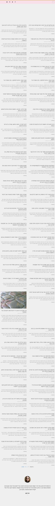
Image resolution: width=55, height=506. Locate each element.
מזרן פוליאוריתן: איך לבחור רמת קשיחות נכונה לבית (41, 25)
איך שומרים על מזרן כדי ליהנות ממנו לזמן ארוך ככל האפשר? (13, 311)
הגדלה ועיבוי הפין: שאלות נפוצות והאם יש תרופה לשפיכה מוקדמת (14, 414)
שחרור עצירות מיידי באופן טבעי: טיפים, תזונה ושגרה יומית (43, 209)
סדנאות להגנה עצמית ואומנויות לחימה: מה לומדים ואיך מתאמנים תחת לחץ (41, 370)
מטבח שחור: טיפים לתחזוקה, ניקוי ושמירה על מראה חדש (42, 80)
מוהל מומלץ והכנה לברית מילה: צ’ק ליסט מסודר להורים (42, 39)
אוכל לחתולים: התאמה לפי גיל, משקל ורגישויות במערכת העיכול (14, 279)
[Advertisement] (27, 13)
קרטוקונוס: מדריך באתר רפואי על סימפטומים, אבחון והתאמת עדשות (13, 237)
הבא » (22, 467)
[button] (53, 2)
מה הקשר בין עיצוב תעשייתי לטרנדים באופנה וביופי (15, 428)
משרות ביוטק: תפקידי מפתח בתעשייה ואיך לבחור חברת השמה (14, 195)
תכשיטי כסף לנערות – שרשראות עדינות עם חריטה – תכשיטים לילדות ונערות (13, 356)
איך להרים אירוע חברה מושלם (18, 455)
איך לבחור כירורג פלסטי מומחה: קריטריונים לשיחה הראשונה (13, 39)
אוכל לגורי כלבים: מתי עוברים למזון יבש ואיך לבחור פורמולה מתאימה (41, 292)
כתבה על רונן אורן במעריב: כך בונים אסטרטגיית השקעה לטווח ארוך (42, 67)
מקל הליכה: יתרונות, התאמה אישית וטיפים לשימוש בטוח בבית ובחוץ (13, 109)
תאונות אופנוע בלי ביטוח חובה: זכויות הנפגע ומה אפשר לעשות (14, 166)
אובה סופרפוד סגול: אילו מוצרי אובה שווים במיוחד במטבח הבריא (42, 94)
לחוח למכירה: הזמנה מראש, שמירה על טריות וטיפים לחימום (15, 125)
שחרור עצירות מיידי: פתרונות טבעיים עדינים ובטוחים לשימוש (15, 209)
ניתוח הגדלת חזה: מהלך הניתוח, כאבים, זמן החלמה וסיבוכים (15, 343)
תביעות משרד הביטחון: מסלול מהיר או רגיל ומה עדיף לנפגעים (14, 265)
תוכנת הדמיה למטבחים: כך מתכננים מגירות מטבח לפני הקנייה (13, 442)
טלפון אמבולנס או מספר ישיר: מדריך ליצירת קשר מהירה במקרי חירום (42, 152)
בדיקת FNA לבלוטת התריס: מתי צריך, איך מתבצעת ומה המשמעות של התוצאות (13, 224)
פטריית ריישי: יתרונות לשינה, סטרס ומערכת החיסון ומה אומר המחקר (13, 370)
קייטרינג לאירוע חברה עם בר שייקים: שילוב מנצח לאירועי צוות (42, 224)
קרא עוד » (52, 33)
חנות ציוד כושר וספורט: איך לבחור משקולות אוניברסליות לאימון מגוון (43, 265)
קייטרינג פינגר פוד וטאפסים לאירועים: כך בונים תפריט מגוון (42, 329)
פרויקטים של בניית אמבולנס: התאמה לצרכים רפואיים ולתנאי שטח (15, 138)
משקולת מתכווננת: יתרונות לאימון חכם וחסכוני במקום (42, 138)
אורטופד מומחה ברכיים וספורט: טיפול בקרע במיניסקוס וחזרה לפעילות (43, 109)
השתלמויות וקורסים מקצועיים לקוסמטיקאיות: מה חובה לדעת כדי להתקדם (42, 166)
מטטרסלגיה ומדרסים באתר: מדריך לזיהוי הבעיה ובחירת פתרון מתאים (14, 53)
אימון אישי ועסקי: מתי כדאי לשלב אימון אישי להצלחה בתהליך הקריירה (15, 67)
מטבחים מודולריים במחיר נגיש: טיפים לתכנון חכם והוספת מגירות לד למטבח (14, 385)
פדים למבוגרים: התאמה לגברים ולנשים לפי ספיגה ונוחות (41, 125)
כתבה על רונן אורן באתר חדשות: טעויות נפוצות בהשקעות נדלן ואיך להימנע (14, 181)
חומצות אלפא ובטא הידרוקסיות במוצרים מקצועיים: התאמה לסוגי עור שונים (41, 442)
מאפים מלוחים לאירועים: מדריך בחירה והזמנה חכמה (42, 414)
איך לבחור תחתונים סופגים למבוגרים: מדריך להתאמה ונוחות (43, 251)
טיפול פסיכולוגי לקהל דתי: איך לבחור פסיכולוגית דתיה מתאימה (42, 237)
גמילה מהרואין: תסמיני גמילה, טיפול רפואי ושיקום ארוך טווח (42, 343)
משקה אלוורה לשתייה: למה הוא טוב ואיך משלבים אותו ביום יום (42, 428)
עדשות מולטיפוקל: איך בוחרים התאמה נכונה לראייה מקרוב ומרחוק (43, 356)
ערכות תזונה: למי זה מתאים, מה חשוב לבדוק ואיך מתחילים (42, 195)
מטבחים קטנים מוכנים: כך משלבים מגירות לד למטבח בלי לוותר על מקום (43, 385)
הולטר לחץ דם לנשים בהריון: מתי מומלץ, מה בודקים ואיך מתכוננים (15, 152)
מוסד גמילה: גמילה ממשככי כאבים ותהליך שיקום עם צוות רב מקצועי (42, 53)
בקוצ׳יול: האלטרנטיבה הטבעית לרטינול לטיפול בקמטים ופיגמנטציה (42, 399)
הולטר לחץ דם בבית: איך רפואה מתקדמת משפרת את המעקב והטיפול (42, 279)
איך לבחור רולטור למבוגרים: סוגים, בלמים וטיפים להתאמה (14, 251)
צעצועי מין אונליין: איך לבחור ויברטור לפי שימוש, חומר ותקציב (42, 455)
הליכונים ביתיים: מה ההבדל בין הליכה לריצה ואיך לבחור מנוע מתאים (14, 25)
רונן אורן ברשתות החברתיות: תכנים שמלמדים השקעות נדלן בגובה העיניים (43, 181)
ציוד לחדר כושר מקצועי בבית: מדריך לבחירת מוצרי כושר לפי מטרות (13, 329)
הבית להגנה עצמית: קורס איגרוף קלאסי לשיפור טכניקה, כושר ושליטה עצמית (14, 94)
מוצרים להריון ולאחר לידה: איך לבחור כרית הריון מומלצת (14, 399)
